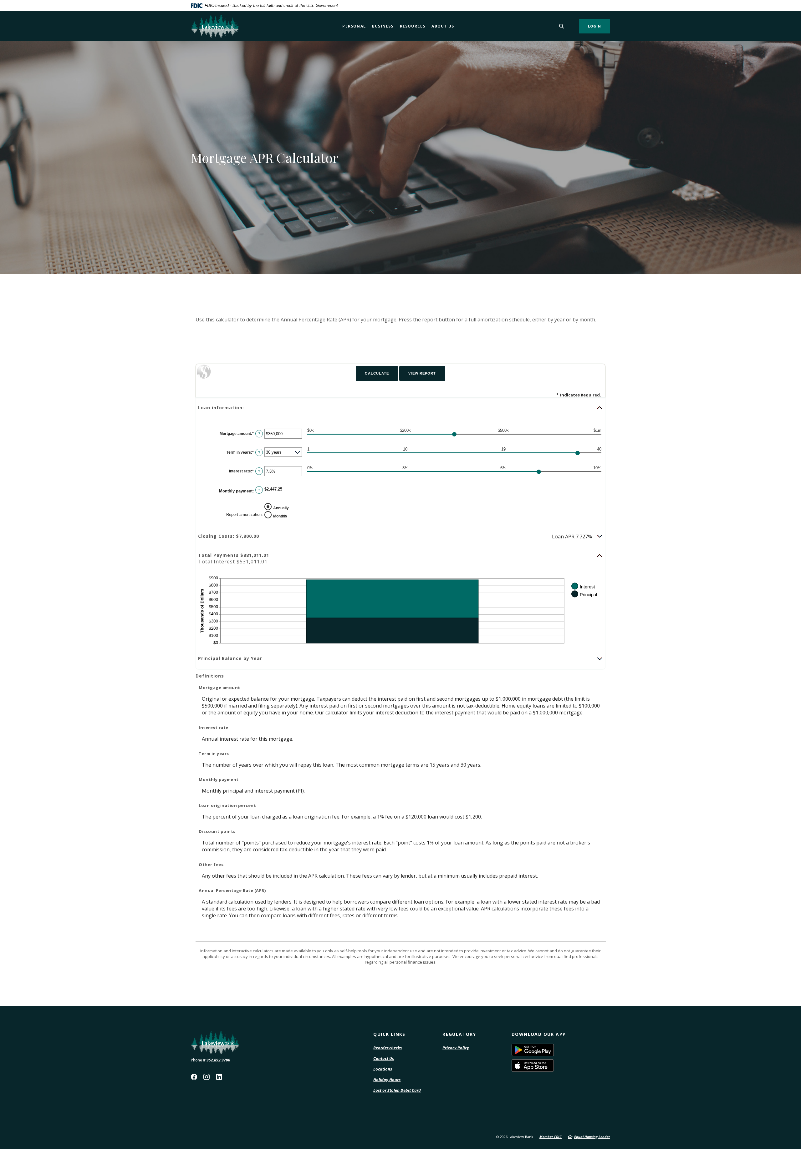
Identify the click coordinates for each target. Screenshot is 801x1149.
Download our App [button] (539, 1034)
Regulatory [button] (459, 1034)
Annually (281, 508)
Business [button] (383, 26)
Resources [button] (413, 26)
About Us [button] (442, 26)
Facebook (194, 1077)
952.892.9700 (218, 1060)
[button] (400, 407)
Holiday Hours (386, 1079)
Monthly (280, 516)
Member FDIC (550, 1136)
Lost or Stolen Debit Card (397, 1090)
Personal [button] (354, 26)
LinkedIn (219, 1077)
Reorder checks (387, 1048)
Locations (382, 1069)
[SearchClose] (561, 26)
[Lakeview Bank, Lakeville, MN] (215, 26)
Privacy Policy (455, 1048)
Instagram (206, 1077)
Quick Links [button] (389, 1034)
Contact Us (383, 1058)
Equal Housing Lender (592, 1136)
